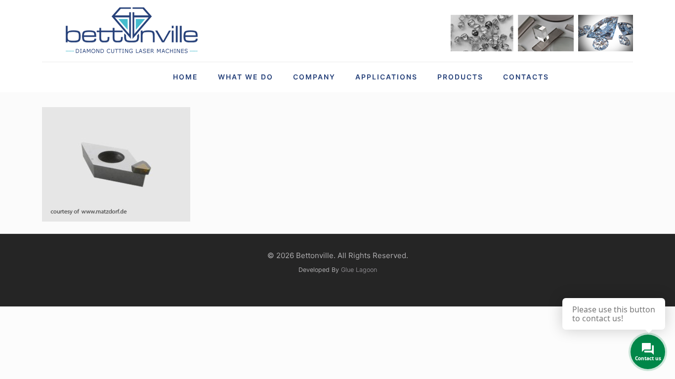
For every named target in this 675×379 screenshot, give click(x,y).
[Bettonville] (131, 31)
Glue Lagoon (359, 269)
